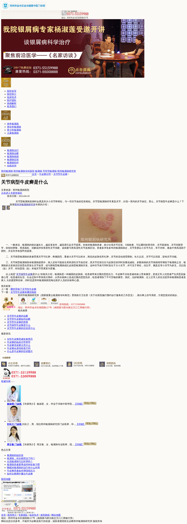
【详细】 (79, 404)
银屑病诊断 (13, 153)
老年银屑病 (13, 124)
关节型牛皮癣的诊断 (17, 316)
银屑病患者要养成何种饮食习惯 (23, 464)
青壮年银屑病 (14, 127)
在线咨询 (11, 165)
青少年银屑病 (14, 130)
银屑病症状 (13, 159)
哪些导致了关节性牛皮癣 (23, 289)
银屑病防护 (13, 162)
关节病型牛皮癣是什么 (18, 325)
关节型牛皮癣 (60, 174)
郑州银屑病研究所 (66, 171)
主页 (34, 174)
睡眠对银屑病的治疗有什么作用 (23, 467)
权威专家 (6, 381)
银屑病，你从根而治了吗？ (21, 458)
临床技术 (11, 97)
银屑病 (38, 171)
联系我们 (11, 106)
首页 (3, 515)
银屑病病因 (13, 156)
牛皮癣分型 (45, 174)
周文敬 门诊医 (14, 444)
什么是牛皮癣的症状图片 (20, 351)
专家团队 (23, 515)
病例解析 (11, 103)
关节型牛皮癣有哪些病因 (23, 292)
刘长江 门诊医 (14, 424)
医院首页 (11, 91)
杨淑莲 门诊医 (14, 404)
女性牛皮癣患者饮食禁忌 (20, 339)
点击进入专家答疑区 (11, 193)
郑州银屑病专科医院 (23, 171)
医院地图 (6, 479)
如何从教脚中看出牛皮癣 (20, 473)
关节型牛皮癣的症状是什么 (21, 328)
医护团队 (11, 100)
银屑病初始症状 (15, 455)
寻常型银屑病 (50, 171)
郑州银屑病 (7, 171)
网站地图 (56, 515)
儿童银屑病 (13, 133)
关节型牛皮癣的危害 (17, 322)
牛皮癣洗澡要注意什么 (18, 345)
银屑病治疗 (13, 150)
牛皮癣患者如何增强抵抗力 (21, 470)
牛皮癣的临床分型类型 (18, 342)
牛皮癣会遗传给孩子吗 (18, 348)
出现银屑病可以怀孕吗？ (20, 461)
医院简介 (11, 94)
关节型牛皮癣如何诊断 (18, 319)
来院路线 (45, 515)
